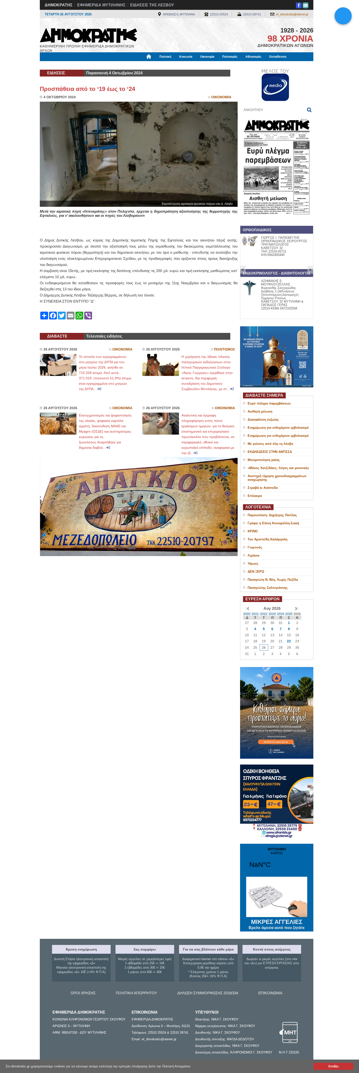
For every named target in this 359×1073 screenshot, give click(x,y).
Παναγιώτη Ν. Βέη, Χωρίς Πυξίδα (273, 579)
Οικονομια (221, 97)
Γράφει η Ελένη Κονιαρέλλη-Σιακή (273, 523)
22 (289, 641)
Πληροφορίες (179, 65)
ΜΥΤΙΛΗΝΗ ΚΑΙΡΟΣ (276, 861)
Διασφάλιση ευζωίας (263, 419)
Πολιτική (165, 56)
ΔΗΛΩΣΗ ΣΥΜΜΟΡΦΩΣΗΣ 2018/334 (207, 993)
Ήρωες (253, 563)
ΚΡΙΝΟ (253, 531)
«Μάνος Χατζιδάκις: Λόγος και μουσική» (278, 468)
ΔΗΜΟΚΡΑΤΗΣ (59, 5)
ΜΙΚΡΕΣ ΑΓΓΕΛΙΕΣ (277, 924)
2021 (255, 614)
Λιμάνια (253, 555)
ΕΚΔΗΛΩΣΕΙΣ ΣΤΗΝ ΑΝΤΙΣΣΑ (270, 452)
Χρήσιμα (139, 65)
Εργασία (78, 65)
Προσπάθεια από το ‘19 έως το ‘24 (87, 89)
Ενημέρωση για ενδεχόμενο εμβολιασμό (278, 427)
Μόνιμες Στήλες (54, 65)
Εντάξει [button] (333, 1066)
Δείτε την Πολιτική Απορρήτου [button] (169, 1066)
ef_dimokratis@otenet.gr (292, 14)
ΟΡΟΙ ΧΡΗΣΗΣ (83, 993)
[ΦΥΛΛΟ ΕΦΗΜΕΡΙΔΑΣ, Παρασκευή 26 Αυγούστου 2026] (276, 221)
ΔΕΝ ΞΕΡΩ (256, 571)
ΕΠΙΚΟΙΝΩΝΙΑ (270, 993)
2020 (246, 614)
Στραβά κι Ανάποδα (263, 488)
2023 (272, 614)
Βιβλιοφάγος (101, 65)
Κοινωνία (185, 56)
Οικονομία (207, 56)
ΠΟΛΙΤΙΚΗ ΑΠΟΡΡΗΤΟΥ (136, 993)
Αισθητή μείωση (260, 411)
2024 (280, 614)
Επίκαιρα (255, 496)
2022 (263, 614)
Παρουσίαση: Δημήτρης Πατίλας (272, 515)
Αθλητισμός (253, 56)
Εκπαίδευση (277, 56)
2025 (288, 614)
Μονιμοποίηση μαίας (264, 460)
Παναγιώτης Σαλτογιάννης (268, 588)
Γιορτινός (255, 547)
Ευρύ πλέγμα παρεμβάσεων (269, 403)
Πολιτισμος (224, 349)
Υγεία (122, 65)
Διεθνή (157, 65)
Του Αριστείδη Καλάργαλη (267, 539)
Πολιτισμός (229, 56)
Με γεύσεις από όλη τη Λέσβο (270, 444)
